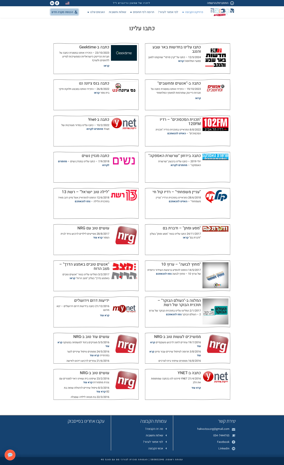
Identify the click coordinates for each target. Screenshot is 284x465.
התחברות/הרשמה (217, 3)
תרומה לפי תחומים (143, 12)
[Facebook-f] (57, 3)
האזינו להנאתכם (176, 133)
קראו (181, 61)
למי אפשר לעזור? (168, 12)
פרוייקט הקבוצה (194, 12)
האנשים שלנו (97, 12)
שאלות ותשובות (117, 12)
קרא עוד (98, 238)
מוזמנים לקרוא (94, 129)
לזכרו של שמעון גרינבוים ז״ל (131, 3)
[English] (67, 3)
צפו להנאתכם (82, 201)
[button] (64, 12)
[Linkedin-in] (52, 3)
